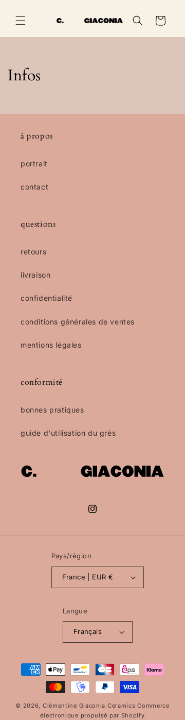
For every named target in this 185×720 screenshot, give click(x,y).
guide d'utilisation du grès (68, 432)
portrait (34, 163)
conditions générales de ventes (78, 321)
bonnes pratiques (52, 409)
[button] (20, 20)
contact (34, 186)
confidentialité (46, 298)
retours (33, 251)
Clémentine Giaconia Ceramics (89, 705)
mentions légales (51, 344)
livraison (35, 274)
